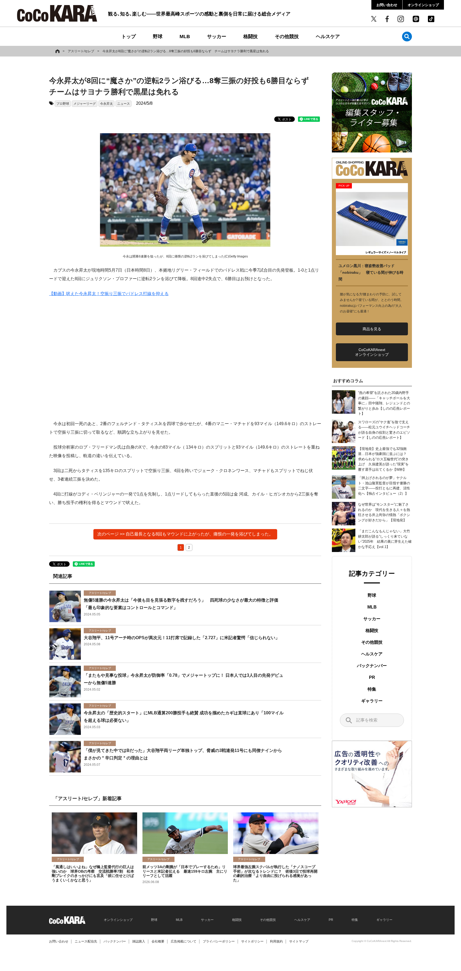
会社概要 (158, 941)
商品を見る (372, 329)
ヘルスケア (328, 36)
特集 (372, 689)
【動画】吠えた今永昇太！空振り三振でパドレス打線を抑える (109, 293)
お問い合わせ (386, 5)
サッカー (216, 36)
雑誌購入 (138, 941)
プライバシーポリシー (219, 941)
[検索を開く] (407, 36)
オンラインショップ (423, 5)
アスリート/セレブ (81, 51)
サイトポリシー (252, 941)
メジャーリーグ (84, 104)
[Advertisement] (185, 358)
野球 (157, 36)
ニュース (123, 104)
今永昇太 (106, 104)
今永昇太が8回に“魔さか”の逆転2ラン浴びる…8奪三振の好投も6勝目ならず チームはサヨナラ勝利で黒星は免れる (185, 51)
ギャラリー (372, 701)
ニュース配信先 (86, 941)
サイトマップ (298, 941)
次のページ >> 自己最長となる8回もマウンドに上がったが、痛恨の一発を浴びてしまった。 (185, 534)
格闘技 (250, 36)
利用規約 (276, 941)
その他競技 (287, 36)
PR (372, 677)
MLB (185, 36)
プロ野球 (62, 104)
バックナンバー (372, 665)
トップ (128, 36)
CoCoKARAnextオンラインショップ (372, 352)
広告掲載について (183, 941)
